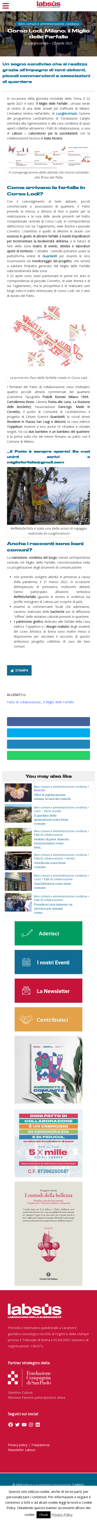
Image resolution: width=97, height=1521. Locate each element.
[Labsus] (48, 4)
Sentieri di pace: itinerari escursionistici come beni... (51, 843)
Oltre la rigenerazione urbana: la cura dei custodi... (53, 797)
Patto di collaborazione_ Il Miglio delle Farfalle (40, 702)
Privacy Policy (62, 1514)
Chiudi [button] (43, 1515)
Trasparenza (40, 1445)
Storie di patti (52, 811)
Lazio (37, 811)
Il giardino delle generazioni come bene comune (51, 819)
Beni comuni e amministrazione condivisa (48, 24)
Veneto (70, 858)
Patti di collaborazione (48, 835)
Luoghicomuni (38, 43)
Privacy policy (18, 1445)
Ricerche (39, 790)
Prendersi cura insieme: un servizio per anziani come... (53, 908)
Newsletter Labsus (21, 1450)
